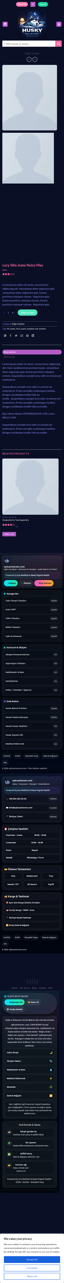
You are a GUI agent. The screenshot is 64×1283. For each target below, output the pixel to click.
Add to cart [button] (9, 534)
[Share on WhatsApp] (5, 335)
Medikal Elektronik (31, 744)
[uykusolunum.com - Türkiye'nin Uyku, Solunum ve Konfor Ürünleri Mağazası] (32, 24)
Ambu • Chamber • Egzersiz (31, 690)
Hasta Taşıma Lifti (31, 735)
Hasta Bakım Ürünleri (31, 708)
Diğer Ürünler (32, 53)
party (23, 328)
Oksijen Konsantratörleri (31, 654)
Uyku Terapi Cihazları (31, 600)
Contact (42, 988)
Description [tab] (10, 352)
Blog (34, 988)
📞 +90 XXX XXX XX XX (31, 798)
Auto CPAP (31, 609)
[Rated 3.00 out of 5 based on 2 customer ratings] (29, 274)
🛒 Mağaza (11, 583)
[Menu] (33, 4)
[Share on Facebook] (10, 335)
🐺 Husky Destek (15, 1009)
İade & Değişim (50, 756)
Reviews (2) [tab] (9, 357)
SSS (5, 762)
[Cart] (5, 24)
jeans (12, 328)
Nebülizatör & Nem (31, 672)
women (42, 328)
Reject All (32, 1276)
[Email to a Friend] (21, 335)
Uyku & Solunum (31, 636)
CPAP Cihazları (31, 618)
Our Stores (24, 988)
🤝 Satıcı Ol (33, 1002)
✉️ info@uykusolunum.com (31, 807)
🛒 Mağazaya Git (14, 1002)
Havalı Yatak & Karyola (31, 717)
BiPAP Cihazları (31, 627)
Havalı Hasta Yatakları (31, 726)
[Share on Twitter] (16, 335)
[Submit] (58, 44)
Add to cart (27, 312)
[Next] (52, 97)
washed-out (32, 328)
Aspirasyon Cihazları (31, 663)
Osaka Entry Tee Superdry (15, 520)
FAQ (50, 988)
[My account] (59, 24)
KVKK (17, 756)
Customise (32, 1268)
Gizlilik (7, 756)
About (14, 988)
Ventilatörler (31, 681)
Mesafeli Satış (31, 756)
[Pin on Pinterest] (27, 335)
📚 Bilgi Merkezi (44, 583)
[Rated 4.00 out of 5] (8, 524)
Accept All (32, 1259)
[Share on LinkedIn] (32, 335)
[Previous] (7, 97)
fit (8, 328)
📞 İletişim (26, 583)
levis (18, 328)
